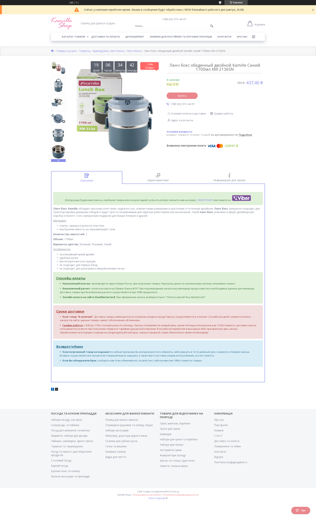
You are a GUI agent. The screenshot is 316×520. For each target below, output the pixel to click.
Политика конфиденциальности (181, 494)
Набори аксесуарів (117, 430)
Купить (182, 95)
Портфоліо (221, 425)
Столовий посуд (61, 460)
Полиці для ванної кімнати (121, 419)
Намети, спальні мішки (174, 466)
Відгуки (218, 457)
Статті (218, 435)
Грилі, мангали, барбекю (175, 423)
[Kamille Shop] (61, 23)
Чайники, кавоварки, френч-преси (72, 441)
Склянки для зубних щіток (121, 441)
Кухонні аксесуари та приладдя (70, 476)
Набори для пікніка (171, 444)
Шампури (165, 434)
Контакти (220, 451)
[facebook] (52, 389)
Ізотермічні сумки (171, 450)
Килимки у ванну (115, 451)
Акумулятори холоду (173, 455)
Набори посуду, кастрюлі (66, 419)
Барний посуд (59, 465)
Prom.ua (174, 491)
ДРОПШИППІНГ (134, 36)
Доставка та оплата (226, 441)
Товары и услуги (66, 51)
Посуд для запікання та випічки (70, 430)
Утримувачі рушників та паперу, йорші (129, 425)
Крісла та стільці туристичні (177, 460)
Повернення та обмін (227, 446)
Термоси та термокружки (67, 446)
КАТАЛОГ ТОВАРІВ (73, 36)
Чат (303, 510)
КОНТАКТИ (224, 36)
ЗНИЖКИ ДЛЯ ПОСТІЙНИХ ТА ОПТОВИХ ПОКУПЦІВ (181, 36)
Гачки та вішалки (116, 446)
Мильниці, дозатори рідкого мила (126, 435)
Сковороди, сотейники (65, 425)
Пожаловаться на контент (147, 494)
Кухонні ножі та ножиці (65, 471)
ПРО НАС (242, 36)
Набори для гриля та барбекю (179, 439)
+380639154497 (204, 200)
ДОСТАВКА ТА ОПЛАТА (105, 36)
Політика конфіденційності (230, 462)
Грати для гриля (170, 428)
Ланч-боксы (134, 51)
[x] (56, 389)
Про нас (219, 419)
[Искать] (212, 26)
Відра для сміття (115, 457)
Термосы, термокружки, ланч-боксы (101, 51)
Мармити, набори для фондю (69, 435)
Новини (218, 430)
